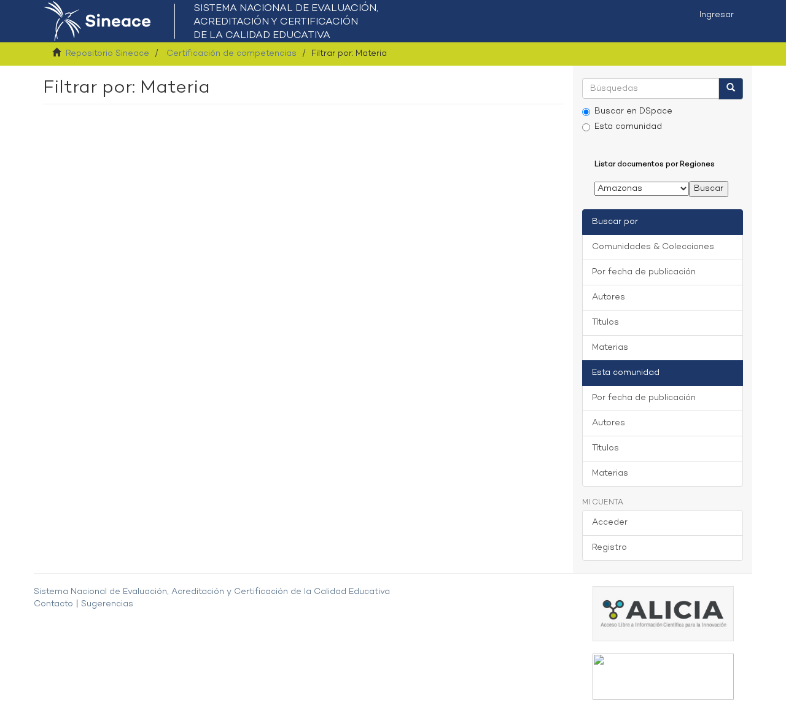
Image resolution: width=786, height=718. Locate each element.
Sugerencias (107, 604)
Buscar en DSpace (633, 111)
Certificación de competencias (231, 54)
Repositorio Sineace (107, 54)
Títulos (605, 322)
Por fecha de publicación (644, 272)
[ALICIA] (663, 614)
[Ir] (730, 88)
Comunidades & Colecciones (653, 247)
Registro (609, 548)
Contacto (53, 604)
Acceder (610, 522)
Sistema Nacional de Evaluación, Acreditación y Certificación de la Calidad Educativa (212, 592)
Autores (608, 297)
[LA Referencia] (663, 676)
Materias (610, 347)
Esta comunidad (628, 127)
